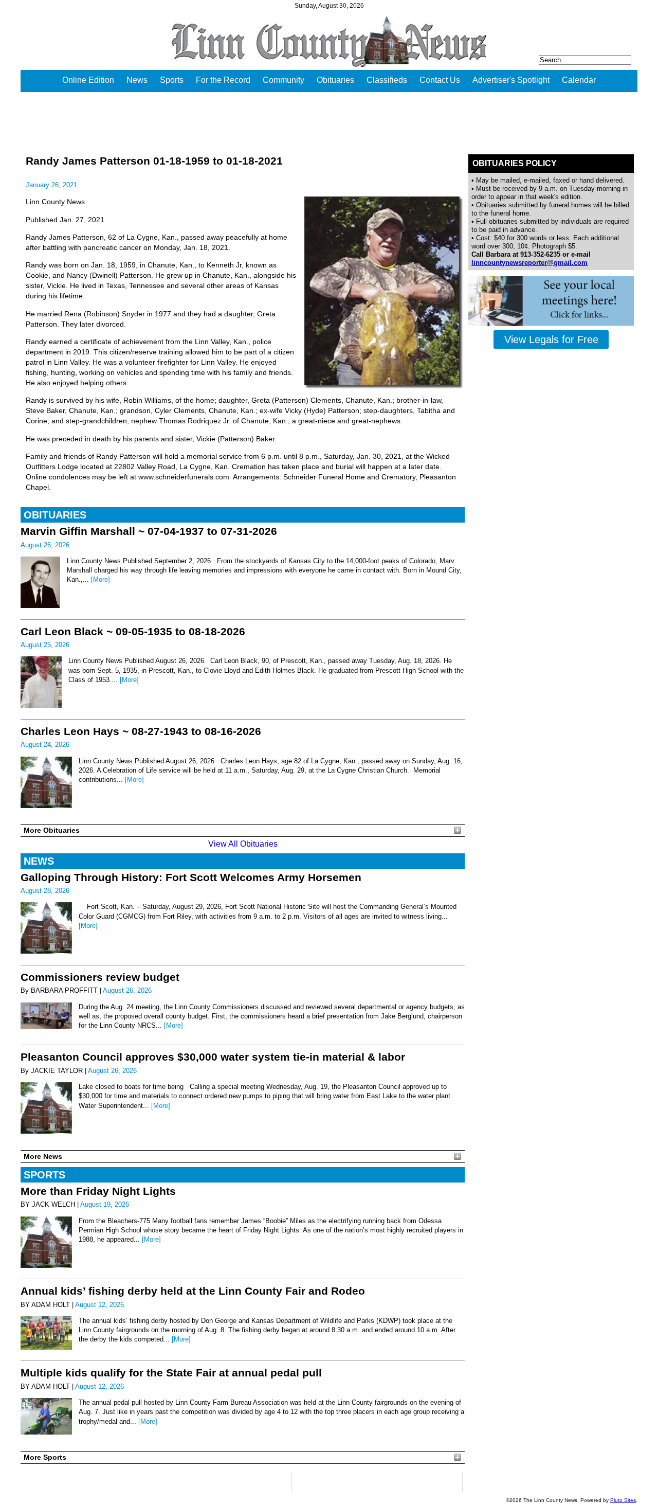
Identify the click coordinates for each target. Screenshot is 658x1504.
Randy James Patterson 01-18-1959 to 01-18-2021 (154, 161)
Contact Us (439, 80)
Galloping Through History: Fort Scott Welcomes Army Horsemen (191, 877)
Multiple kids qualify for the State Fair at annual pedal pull (171, 1372)
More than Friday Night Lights (98, 1191)
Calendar (579, 80)
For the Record (223, 80)
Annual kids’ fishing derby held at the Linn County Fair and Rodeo (193, 1291)
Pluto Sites (623, 1500)
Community (283, 80)
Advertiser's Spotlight (511, 80)
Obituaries (335, 80)
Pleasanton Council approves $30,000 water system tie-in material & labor (213, 1057)
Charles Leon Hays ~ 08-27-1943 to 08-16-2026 (141, 731)
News (137, 80)
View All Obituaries (243, 843)
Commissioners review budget (100, 977)
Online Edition (88, 80)
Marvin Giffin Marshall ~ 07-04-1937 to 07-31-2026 (149, 531)
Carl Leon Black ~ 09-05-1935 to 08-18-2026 (133, 631)
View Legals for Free (551, 339)
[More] (100, 579)
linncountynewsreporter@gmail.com (529, 262)
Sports (172, 80)
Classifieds (387, 80)
